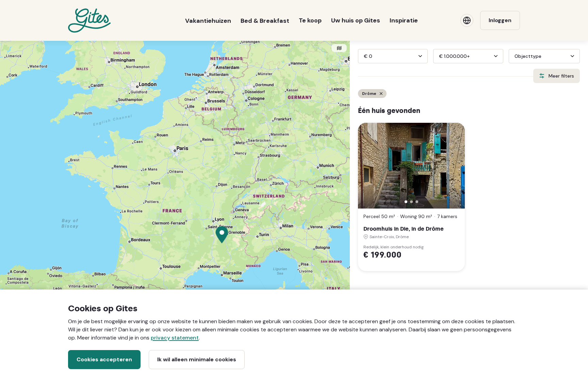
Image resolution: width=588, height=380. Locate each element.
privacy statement (175, 337)
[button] (406, 201)
